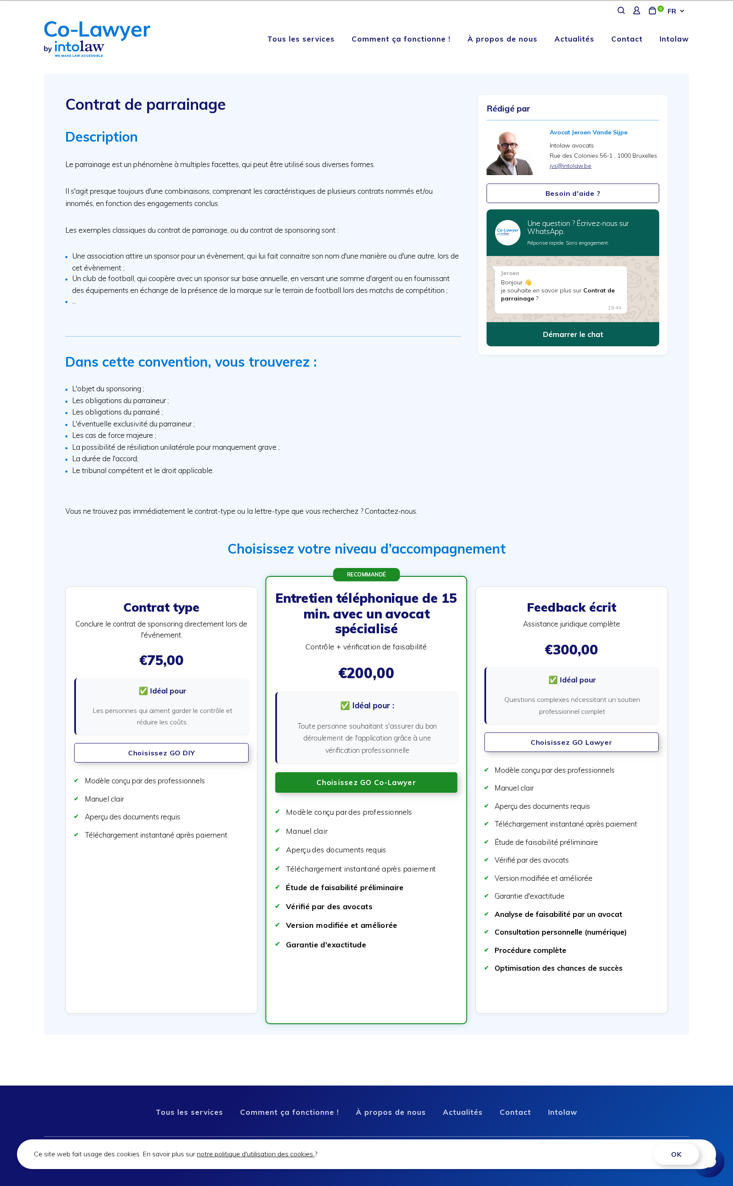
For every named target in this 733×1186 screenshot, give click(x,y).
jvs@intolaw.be (570, 166)
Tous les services (301, 38)
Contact (627, 38)
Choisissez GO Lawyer (572, 742)
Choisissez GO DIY (161, 753)
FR (672, 11)
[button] (161, 800)
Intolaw (674, 38)
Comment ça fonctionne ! (401, 38)
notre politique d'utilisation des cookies (256, 1154)
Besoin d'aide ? (573, 193)
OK (676, 1154)
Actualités (574, 38)
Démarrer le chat (573, 334)
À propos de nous (502, 38)
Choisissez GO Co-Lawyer (367, 782)
